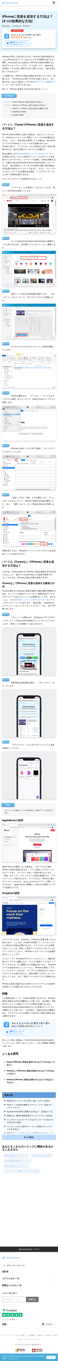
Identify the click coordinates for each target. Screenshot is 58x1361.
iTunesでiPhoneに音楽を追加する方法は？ (27, 102)
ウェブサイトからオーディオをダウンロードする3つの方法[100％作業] (30, 1121)
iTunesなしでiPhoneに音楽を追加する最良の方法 (30, 108)
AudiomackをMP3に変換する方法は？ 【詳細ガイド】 (30, 1111)
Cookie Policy (13, 1358)
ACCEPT (50, 1357)
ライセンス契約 (19, 1335)
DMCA (40, 1335)
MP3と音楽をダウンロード (16, 1155)
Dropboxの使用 (17, 115)
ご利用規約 (31, 1335)
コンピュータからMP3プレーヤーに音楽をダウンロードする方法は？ (29, 1127)
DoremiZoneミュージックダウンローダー (36, 153)
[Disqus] (29, 1210)
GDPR (47, 1335)
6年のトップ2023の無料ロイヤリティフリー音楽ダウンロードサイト (29, 1106)
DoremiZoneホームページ (10, 2)
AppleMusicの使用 (19, 112)
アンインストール (33, 1339)
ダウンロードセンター (16, 1265)
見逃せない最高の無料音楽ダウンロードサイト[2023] (29, 1115)
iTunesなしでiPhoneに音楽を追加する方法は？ (29, 105)
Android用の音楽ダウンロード (18, 1160)
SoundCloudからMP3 (41, 1155)
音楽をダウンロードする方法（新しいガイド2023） (29, 1100)
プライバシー (6, 1335)
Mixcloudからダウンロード (16, 1166)
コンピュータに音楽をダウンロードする (22, 1171)
